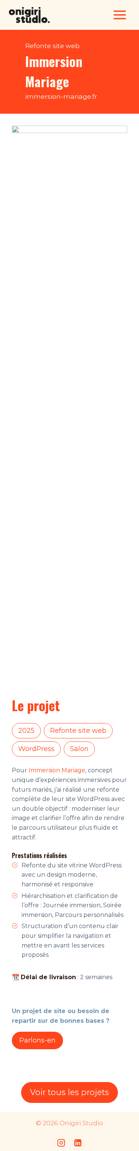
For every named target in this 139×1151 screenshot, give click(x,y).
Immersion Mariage (57, 770)
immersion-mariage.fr (61, 96)
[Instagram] (61, 1143)
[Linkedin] (78, 1143)
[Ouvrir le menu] (119, 14)
